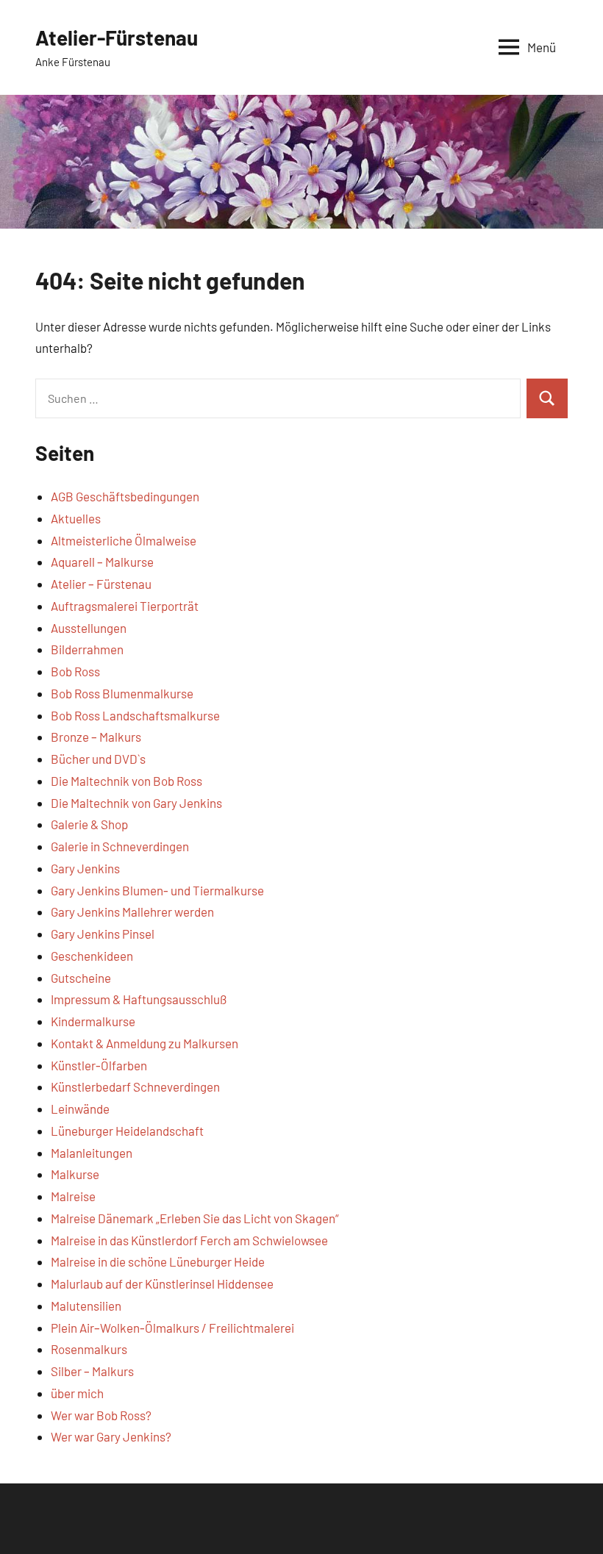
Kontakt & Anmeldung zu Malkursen (144, 1043)
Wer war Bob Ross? (101, 1415)
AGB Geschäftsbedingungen (125, 496)
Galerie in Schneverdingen (120, 846)
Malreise (73, 1196)
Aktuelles (76, 518)
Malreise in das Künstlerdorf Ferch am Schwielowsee (189, 1240)
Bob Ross (75, 671)
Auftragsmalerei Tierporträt (125, 605)
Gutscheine (81, 977)
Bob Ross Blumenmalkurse (122, 693)
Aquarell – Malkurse (102, 561)
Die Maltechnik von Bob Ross (126, 780)
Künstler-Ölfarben (99, 1065)
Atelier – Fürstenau (101, 583)
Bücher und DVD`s (98, 758)
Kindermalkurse (93, 1021)
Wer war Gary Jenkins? (111, 1436)
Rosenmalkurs (89, 1349)
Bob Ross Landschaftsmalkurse (135, 715)
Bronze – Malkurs (96, 736)
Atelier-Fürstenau (116, 37)
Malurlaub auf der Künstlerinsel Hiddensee (162, 1283)
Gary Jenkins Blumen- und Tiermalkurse (157, 890)
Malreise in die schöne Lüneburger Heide (158, 1261)
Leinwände (80, 1108)
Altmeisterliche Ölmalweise (123, 540)
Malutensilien (86, 1305)
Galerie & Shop (89, 824)
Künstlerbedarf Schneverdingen (135, 1086)
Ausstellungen (88, 627)
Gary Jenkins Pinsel (102, 933)
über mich (77, 1393)
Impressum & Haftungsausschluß (138, 999)
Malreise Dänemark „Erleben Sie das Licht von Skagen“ (195, 1218)
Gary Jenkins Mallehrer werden (132, 911)
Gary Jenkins (85, 868)
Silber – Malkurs (92, 1371)
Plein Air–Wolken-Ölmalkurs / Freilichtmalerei (172, 1327)
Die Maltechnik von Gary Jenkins (136, 802)
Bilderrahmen (87, 649)
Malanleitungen (91, 1152)
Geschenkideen (92, 955)
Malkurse (75, 1174)
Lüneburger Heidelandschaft (127, 1130)
